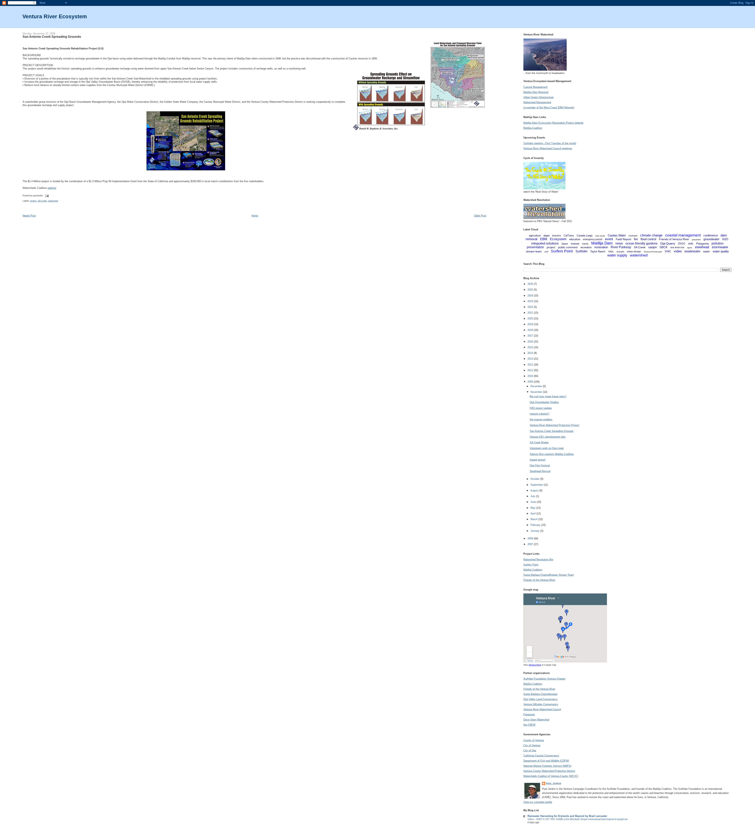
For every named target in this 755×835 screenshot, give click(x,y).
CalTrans (569, 235)
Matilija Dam (602, 243)
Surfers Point (562, 251)
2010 (531, 376)
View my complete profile (537, 802)
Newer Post (29, 215)
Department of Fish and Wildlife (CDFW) (546, 760)
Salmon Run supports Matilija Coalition (552, 454)
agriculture (535, 235)
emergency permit (592, 239)
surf (546, 251)
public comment (568, 247)
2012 (531, 364)
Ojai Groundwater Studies (544, 402)
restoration (601, 247)
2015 (531, 347)
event (609, 239)
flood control (648, 239)
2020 (531, 318)
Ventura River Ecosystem (54, 16)
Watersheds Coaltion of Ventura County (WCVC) (550, 776)
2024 (531, 295)
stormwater (720, 247)
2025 (531, 289)
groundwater (711, 239)
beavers (556, 235)
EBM (543, 239)
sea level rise (677, 247)
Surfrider (581, 251)
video (678, 251)
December (536, 386)
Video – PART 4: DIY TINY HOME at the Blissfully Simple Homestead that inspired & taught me (578, 819)
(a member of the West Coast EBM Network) (548, 107)
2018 (531, 329)
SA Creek (42, 201)
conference (710, 235)
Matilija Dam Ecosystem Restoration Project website (553, 122)
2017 (531, 335)
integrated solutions (545, 243)
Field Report (623, 239)
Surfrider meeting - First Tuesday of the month (549, 143)
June (533, 501)
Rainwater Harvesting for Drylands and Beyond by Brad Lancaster (567, 816)
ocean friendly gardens (641, 243)
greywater (696, 239)
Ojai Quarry (667, 243)
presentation (535, 247)
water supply (617, 255)
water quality (721, 251)
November (536, 391)
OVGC (681, 243)
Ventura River (534, 665)
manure (575, 243)
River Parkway (621, 247)
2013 (531, 358)
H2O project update (541, 408)
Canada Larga (584, 235)
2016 (531, 341)
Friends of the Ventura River (539, 580)
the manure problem (541, 419)
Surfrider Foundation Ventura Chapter (544, 678)
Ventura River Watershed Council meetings (547, 148)
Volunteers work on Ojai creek (547, 448)
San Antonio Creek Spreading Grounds (52, 36)
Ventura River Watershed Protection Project (554, 425)
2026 (531, 283)
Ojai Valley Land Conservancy (540, 699)
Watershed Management (537, 102)
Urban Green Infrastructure (538, 97)
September (537, 484)
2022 (531, 306)
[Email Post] (46, 195)
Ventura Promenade (653, 252)
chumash (633, 235)
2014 (531, 353)
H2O (725, 239)
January (535, 530)
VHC (668, 251)
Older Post (480, 215)
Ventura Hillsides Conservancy (540, 704)
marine (585, 244)
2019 (531, 324)
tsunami (620, 251)
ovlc (690, 243)
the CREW (529, 724)
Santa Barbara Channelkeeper (540, 694)
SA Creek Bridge (539, 442)
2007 (531, 544)
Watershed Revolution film (538, 559)
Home (254, 215)
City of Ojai (529, 750)
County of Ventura (533, 740)
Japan (564, 243)
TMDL (611, 251)
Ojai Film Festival (540, 465)
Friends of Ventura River (674, 239)
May (533, 507)
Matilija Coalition (532, 127)
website (52, 187)
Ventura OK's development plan (547, 436)
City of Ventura (531, 745)
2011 (531, 370)
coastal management (683, 235)
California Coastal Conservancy (541, 755)
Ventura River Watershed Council (542, 709)
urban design (634, 251)
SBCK (663, 247)
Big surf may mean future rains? (548, 396)
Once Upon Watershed (536, 719)
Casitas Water (617, 235)
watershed (53, 201)
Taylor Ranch (597, 251)
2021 (531, 312)
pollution (718, 243)
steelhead (702, 247)
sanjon (652, 247)
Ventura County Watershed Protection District (549, 770)
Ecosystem (558, 239)
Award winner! (538, 459)
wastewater (692, 251)
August (534, 490)
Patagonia (702, 243)
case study (600, 236)
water (706, 251)
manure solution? (539, 413)
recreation (586, 247)
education (574, 239)
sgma (689, 247)
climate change (651, 235)
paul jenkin (553, 783)
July (533, 496)
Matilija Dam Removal (535, 92)
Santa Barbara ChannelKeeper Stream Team (548, 574)
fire (636, 239)
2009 (531, 381)
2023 (531, 301)
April (533, 513)
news (619, 243)
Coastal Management (535, 87)
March (534, 519)
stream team (534, 251)
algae (546, 235)
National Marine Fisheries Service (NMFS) (547, 765)
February (535, 524)
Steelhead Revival (540, 471)
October (535, 478)
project (33, 201)
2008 (531, 538)
